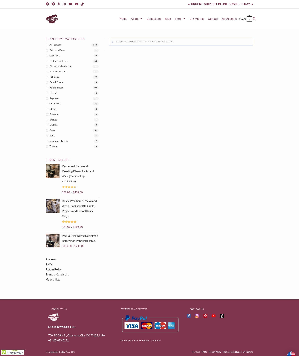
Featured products (58, 71)
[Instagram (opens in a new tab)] (65, 4)
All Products (55, 45)
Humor (52, 93)
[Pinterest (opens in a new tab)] (59, 4)
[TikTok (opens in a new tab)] (83, 4)
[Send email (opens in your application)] (77, 4)
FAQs (49, 264)
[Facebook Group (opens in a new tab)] (54, 4)
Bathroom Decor (57, 50)
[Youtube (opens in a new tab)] (71, 4)
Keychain (53, 98)
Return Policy (54, 269)
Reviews (51, 259)
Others (52, 109)
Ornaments (54, 103)
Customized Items (58, 61)
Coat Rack (54, 55)
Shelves (53, 119)
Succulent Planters (58, 141)
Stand (52, 135)
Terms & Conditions (57, 274)
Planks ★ (54, 114)
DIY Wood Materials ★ (60, 66)
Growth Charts (56, 82)
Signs (52, 130)
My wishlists (53, 279)
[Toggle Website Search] (254, 18)
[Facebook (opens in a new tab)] (48, 4)
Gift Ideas (54, 77)
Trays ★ (53, 146)
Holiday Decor (56, 87)
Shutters (53, 125)
